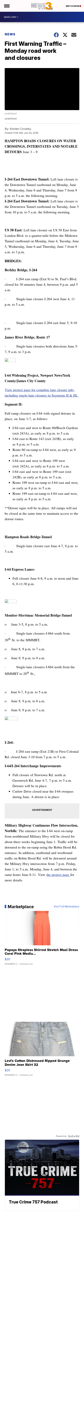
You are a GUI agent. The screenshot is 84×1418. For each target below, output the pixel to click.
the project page (58, 874)
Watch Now (73, 6)
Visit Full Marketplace (66, 906)
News (10, 34)
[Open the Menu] (6, 6)
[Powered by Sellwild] (73, 1136)
